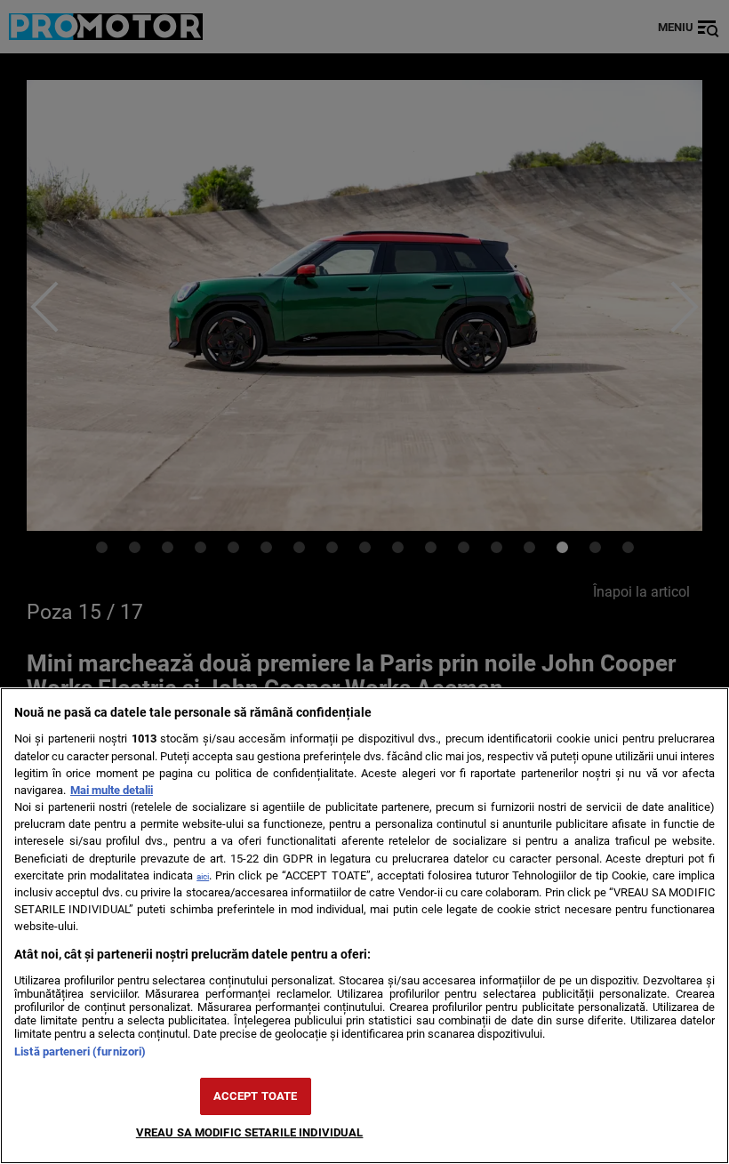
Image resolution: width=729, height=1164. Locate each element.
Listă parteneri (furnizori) (80, 1051)
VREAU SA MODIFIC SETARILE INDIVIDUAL (250, 1132)
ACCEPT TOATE (255, 1096)
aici (202, 876)
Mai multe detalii (111, 790)
